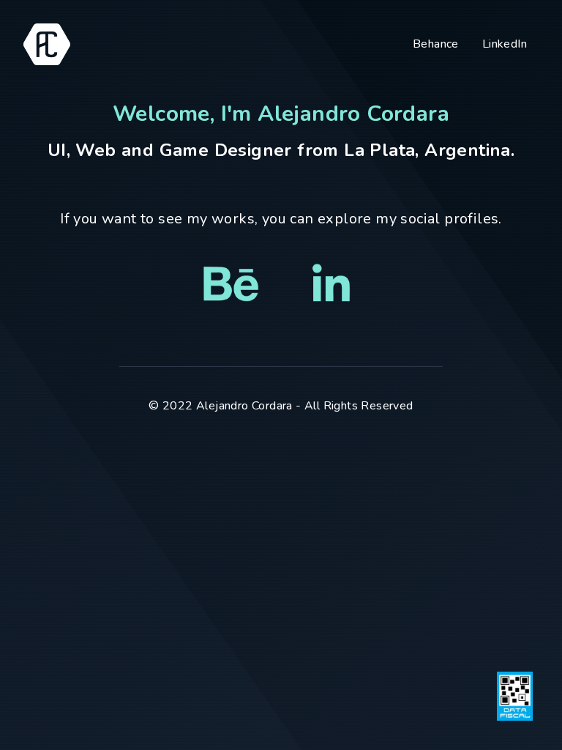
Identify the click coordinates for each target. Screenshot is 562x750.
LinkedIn (504, 44)
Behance (436, 44)
